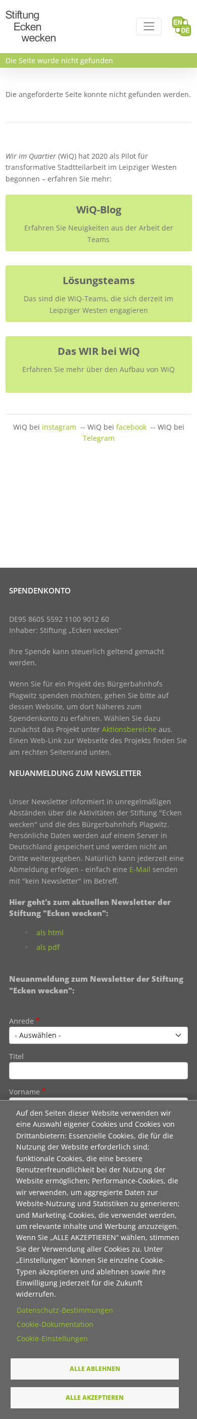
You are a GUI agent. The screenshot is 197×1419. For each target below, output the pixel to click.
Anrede (21, 1021)
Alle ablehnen (95, 1368)
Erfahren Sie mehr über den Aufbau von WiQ (98, 369)
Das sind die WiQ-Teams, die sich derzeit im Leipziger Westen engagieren (98, 304)
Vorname (24, 1091)
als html (50, 932)
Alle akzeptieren (95, 1397)
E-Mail (140, 869)
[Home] (31, 16)
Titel (16, 1056)
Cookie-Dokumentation (55, 1324)
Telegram (99, 438)
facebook (131, 427)
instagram (59, 427)
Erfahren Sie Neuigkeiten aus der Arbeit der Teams (98, 233)
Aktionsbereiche (129, 729)
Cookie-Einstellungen (52, 1338)
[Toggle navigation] (148, 26)
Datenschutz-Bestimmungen (65, 1310)
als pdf (48, 947)
